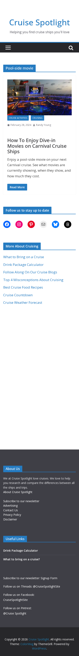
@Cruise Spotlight (14, 613)
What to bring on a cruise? (21, 559)
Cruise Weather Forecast (22, 302)
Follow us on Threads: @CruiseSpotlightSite (31, 586)
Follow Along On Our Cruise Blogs (30, 272)
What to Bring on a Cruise (23, 257)
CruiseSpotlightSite (15, 600)
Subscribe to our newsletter (21, 501)
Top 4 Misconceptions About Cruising (33, 279)
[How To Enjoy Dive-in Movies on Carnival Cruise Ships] (39, 97)
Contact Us (10, 510)
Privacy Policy (12, 515)
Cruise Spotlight (39, 22)
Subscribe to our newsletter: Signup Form (30, 578)
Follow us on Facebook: (18, 595)
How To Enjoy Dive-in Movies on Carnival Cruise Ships (37, 146)
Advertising (10, 505)
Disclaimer (10, 519)
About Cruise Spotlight (17, 492)
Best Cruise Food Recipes (23, 287)
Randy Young (43, 125)
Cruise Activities (18, 118)
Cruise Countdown (18, 295)
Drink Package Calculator (23, 264)
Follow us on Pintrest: (17, 608)
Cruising (37, 118)
